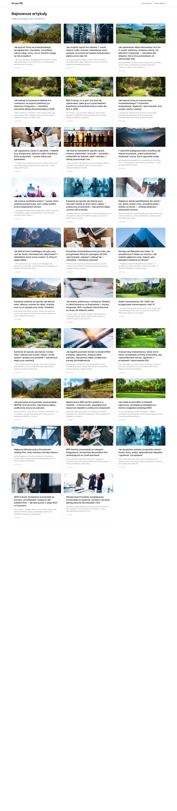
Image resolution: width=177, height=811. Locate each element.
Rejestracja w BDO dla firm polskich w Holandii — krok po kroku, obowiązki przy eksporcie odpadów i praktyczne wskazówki (88, 405)
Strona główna (160, 3)
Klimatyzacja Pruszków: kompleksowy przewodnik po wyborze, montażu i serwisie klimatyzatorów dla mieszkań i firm (88, 500)
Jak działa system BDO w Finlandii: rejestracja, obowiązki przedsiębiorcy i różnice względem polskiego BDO (137, 405)
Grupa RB (17, 3)
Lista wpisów (146, 3)
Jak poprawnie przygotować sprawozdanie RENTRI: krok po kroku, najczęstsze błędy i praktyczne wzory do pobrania (35, 405)
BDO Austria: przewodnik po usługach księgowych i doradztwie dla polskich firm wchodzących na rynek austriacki (87, 452)
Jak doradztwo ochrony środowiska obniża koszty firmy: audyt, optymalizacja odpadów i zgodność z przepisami (140, 452)
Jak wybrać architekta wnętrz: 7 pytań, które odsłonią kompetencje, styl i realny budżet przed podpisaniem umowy (36, 204)
